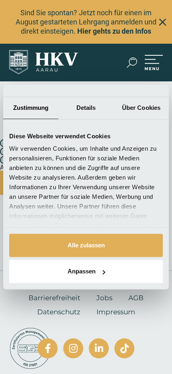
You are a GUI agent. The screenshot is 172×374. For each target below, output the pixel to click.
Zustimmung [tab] (31, 107)
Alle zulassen (86, 245)
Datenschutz (58, 312)
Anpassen (82, 271)
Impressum (115, 312)
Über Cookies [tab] (141, 107)
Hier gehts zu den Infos (114, 31)
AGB (136, 298)
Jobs (104, 298)
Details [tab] (86, 107)
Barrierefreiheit (54, 298)
